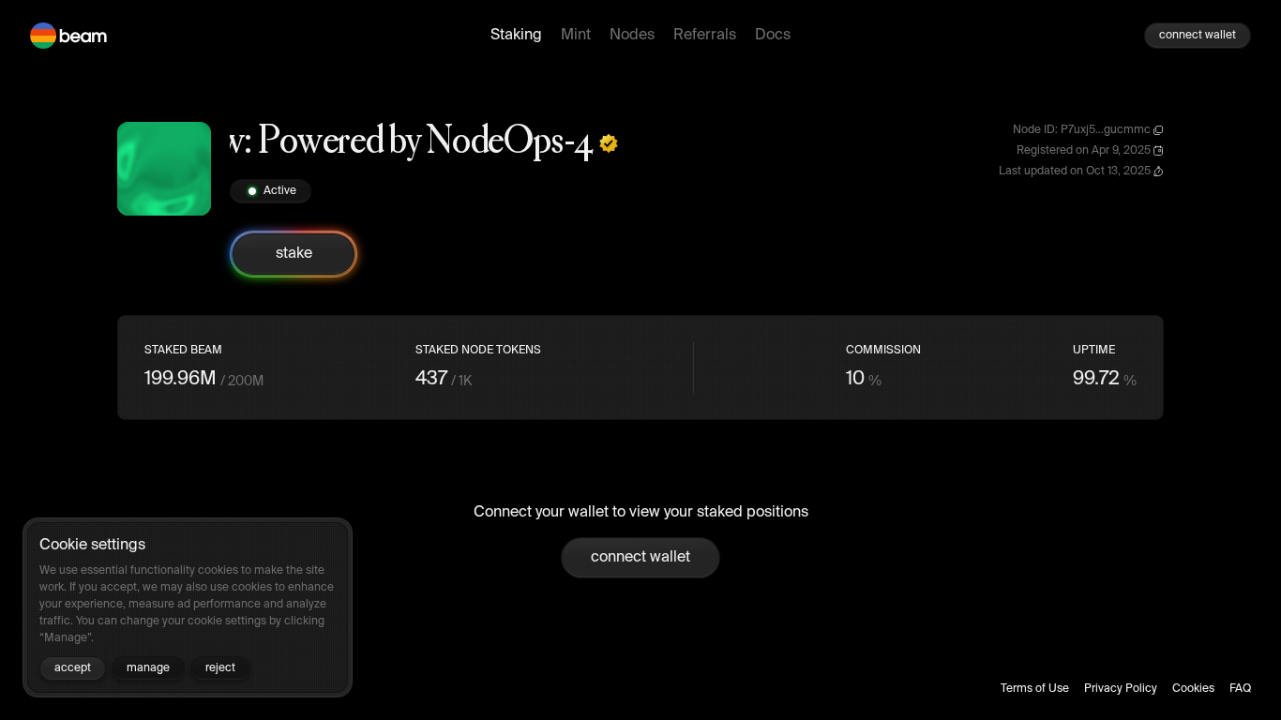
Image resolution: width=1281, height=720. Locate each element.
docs (773, 35)
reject (220, 668)
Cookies (1193, 689)
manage (148, 668)
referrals (704, 35)
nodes (632, 35)
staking (516, 35)
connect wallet (1197, 35)
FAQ (1240, 689)
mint (576, 35)
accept (72, 668)
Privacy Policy (1120, 689)
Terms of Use (1035, 689)
